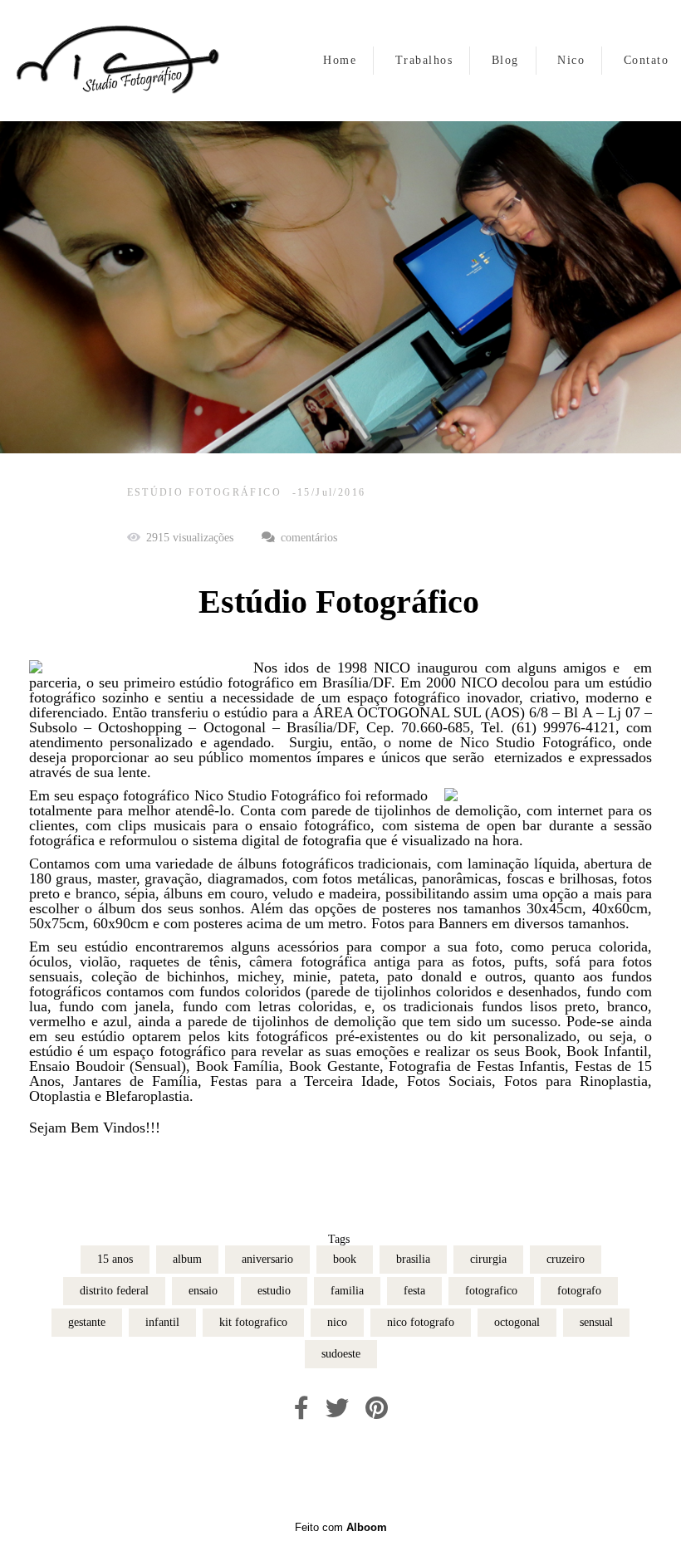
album (187, 1259)
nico (337, 1322)
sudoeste (340, 1354)
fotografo (579, 1290)
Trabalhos (424, 60)
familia (347, 1290)
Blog (505, 60)
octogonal (517, 1322)
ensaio (203, 1290)
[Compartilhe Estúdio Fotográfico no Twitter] (337, 1409)
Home (339, 60)
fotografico (491, 1290)
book (344, 1259)
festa (414, 1290)
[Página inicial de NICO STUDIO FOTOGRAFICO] (116, 60)
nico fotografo (420, 1322)
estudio (274, 1290)
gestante (86, 1322)
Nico (571, 60)
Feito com (341, 1527)
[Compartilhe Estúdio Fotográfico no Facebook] (301, 1409)
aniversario (267, 1259)
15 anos (115, 1259)
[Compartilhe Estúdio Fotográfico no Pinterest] (376, 1409)
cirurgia (488, 1259)
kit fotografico (253, 1322)
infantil (162, 1322)
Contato (646, 60)
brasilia (413, 1259)
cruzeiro (565, 1259)
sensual (596, 1322)
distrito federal (114, 1290)
